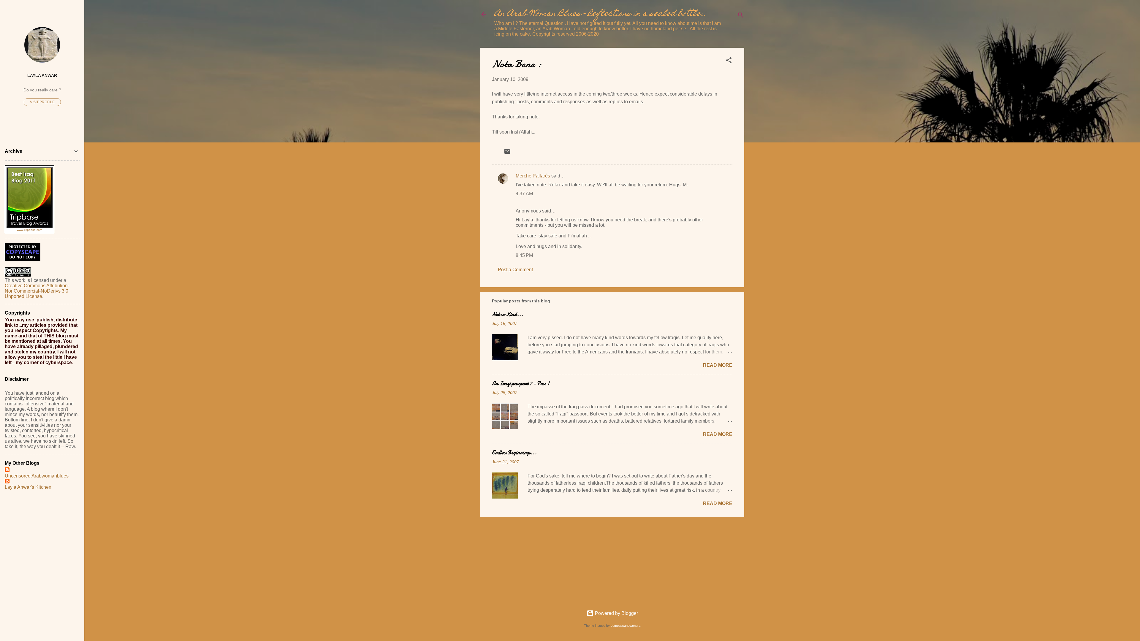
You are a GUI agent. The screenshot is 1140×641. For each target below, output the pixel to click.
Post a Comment (515, 269)
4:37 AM (524, 193)
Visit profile (42, 102)
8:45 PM (524, 255)
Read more (717, 365)
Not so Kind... (507, 314)
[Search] (740, 16)
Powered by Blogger (616, 613)
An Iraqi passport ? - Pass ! (521, 383)
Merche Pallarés (533, 175)
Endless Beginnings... (514, 452)
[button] (728, 61)
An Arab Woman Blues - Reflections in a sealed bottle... (600, 14)
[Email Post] (507, 153)
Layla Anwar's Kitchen (28, 487)
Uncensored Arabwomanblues (37, 475)
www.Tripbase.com (29, 229)
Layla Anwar (42, 75)
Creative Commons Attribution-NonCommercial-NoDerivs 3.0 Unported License (37, 291)
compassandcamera (625, 625)
